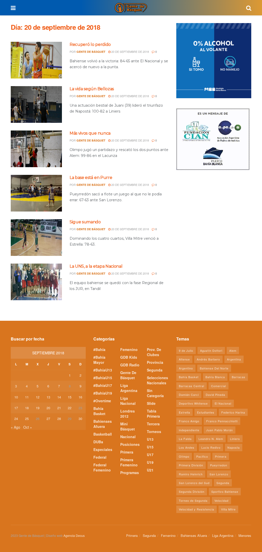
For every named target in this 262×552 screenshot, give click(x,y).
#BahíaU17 (102, 385)
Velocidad (221, 500)
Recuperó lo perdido (90, 44)
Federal (99, 457)
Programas (129, 472)
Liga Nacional (128, 401)
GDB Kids (128, 357)
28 (59, 418)
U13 (150, 439)
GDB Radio (129, 364)
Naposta (233, 447)
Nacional (128, 436)
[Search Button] (248, 7)
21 (59, 407)
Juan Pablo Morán (219, 430)
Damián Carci (189, 395)
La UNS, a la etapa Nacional (96, 266)
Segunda (154, 370)
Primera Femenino (129, 462)
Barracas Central (191, 386)
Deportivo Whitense (193, 403)
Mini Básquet (127, 426)
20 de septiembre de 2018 (130, 51)
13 (48, 397)
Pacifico (202, 456)
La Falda (185, 439)
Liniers (235, 439)
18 (27, 407)
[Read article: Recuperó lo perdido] (36, 60)
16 (80, 397)
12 (37, 397)
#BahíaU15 (102, 377)
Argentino (186, 368)
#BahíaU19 (102, 393)
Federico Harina (233, 412)
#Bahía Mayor (99, 360)
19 (37, 407)
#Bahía (99, 349)
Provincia (155, 362)
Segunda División (191, 491)
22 (69, 407)
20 (48, 407)
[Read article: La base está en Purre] (36, 193)
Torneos (154, 431)
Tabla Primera (153, 413)
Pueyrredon (218, 465)
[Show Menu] (13, 7)
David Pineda (215, 395)
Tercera (153, 423)
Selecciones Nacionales (157, 380)
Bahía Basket (99, 411)
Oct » (27, 427)
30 (80, 418)
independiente (189, 430)
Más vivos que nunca (90, 133)
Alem (232, 350)
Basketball (102, 434)
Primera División (191, 465)
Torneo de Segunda (193, 500)
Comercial (218, 386)
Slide (151, 403)
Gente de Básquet (91, 52)
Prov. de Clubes (154, 352)
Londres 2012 (127, 413)
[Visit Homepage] (130, 8)
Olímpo (184, 456)
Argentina (234, 359)
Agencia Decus (74, 535)
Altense (184, 359)
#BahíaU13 (102, 370)
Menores (244, 535)
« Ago (15, 427)
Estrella (184, 412)
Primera (126, 452)
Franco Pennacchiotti (222, 421)
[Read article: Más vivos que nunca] (36, 149)
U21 (150, 470)
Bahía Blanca (215, 377)
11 (27, 397)
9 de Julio (186, 350)
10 (16, 397)
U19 (150, 462)
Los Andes (186, 447)
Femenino (129, 349)
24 (16, 418)
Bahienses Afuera (102, 424)
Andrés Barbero (208, 359)
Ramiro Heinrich (191, 474)
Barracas (238, 377)
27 (48, 418)
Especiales (102, 449)
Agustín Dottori (211, 350)
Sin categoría (155, 393)
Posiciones (130, 444)
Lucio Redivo (211, 447)
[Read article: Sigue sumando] (36, 237)
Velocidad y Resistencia (196, 509)
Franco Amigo (189, 421)
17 (16, 407)
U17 (150, 454)
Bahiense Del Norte (214, 368)
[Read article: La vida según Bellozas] (36, 104)
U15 (150, 446)
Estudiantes (205, 412)
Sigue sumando (85, 221)
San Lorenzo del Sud (194, 483)
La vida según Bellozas (92, 88)
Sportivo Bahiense (224, 491)
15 (69, 397)
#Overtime (102, 400)
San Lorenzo (219, 474)
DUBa (98, 441)
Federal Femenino (102, 467)
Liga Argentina (128, 388)
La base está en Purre (91, 177)
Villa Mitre (228, 509)
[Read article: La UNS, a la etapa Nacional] (36, 282)
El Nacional (223, 403)
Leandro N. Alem (211, 439)
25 (27, 418)
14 (59, 397)
